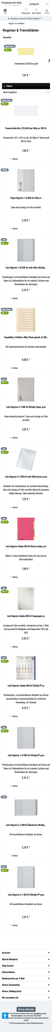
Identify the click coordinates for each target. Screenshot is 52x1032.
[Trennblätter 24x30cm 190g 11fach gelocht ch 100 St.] (26, 320)
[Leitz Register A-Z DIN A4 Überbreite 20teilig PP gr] (26, 807)
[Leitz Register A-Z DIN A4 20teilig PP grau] (26, 877)
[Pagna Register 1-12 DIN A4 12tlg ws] (26, 180)
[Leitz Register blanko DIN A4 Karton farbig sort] (26, 529)
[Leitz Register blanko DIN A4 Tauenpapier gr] (26, 599)
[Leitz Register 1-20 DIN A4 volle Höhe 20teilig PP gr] (26, 250)
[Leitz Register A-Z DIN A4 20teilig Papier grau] (26, 389)
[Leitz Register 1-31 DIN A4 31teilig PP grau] (26, 738)
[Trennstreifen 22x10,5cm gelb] (26, 51)
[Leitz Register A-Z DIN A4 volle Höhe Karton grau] (26, 459)
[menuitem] (47, 11)
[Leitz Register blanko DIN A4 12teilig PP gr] (26, 668)
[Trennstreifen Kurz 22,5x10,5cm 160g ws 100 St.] (26, 111)
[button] (5, 1016)
